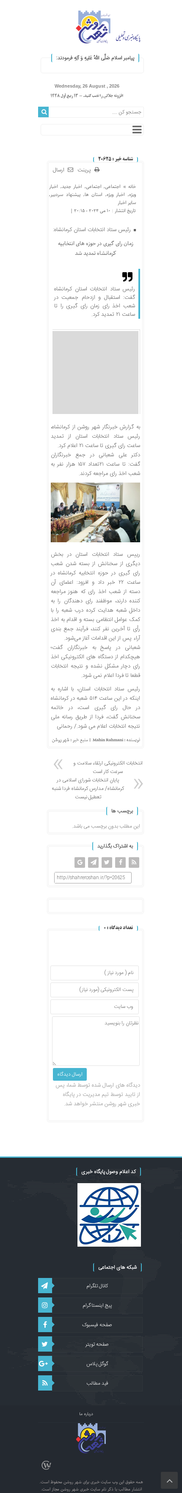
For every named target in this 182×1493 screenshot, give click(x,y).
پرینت (85, 170)
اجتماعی (113, 186)
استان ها (94, 194)
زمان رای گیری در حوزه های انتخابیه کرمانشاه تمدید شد (95, 248)
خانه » (128, 186)
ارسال (58, 170)
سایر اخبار (127, 203)
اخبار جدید (72, 186)
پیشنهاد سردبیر (65, 194)
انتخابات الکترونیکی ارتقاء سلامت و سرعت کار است (108, 767)
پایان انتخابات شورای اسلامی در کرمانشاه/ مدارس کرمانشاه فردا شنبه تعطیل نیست (88, 788)
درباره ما (86, 1414)
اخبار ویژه (116, 194)
